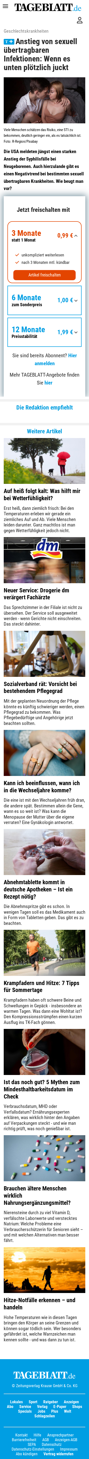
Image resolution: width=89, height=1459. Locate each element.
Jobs (41, 1411)
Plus (54, 1411)
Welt (67, 1411)
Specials (25, 1411)
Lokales (16, 1402)
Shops (77, 1406)
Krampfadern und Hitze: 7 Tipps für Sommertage (41, 987)
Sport (33, 1402)
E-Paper (59, 1406)
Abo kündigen (27, 1454)
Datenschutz (52, 1444)
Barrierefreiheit (24, 1439)
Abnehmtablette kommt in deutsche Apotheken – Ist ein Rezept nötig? (38, 889)
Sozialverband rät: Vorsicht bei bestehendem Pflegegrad (40, 688)
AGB (45, 1439)
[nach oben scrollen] (82, 1452)
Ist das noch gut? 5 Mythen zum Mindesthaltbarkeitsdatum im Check (42, 1089)
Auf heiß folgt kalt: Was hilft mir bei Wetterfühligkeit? (42, 495)
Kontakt (21, 1435)
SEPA (32, 1444)
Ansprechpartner (60, 1435)
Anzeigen (71, 1402)
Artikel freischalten (44, 275)
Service (25, 1406)
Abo (10, 1406)
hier (48, 383)
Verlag (42, 1406)
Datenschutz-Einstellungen (33, 1449)
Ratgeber (50, 1402)
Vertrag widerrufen (58, 1454)
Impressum (69, 1449)
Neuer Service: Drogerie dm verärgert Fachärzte (36, 594)
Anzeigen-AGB (66, 1439)
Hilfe (37, 1435)
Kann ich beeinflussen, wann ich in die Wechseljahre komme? (42, 787)
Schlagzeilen (44, 1416)
